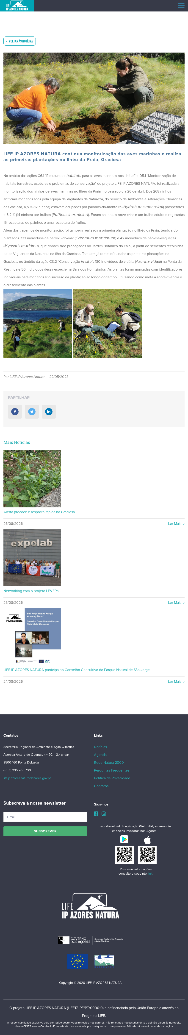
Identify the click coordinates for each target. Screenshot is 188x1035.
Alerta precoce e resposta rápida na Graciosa (32, 479)
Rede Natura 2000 (109, 762)
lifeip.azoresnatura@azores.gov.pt (27, 778)
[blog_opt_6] (94, 98)
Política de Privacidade (112, 778)
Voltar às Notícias (20, 41)
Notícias (100, 747)
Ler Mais (175, 523)
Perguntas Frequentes (111, 770)
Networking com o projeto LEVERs (32, 558)
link (150, 874)
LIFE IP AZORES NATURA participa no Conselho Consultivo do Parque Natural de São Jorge (32, 637)
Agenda (100, 754)
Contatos (101, 786)
